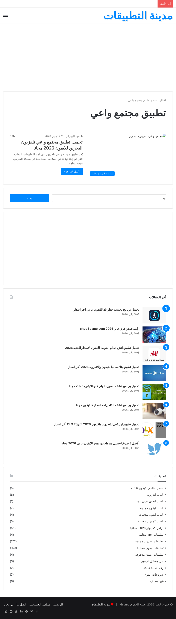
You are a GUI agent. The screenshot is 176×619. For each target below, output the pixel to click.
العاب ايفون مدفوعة (151, 514)
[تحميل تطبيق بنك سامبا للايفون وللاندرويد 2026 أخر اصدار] (154, 373)
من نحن (9, 604)
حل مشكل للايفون (152, 561)
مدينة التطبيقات (100, 604)
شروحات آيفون (154, 574)
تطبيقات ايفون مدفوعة (149, 554)
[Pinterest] (26, 611)
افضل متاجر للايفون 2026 (147, 488)
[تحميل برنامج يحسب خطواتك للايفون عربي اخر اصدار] (154, 315)
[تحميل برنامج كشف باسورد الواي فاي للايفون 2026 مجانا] (154, 392)
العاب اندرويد (155, 494)
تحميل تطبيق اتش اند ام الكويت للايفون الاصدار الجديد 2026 (102, 347)
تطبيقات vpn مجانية (151, 534)
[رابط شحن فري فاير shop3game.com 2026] (154, 334)
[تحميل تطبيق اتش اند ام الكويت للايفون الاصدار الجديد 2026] (154, 354)
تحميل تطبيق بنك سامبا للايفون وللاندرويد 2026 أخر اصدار (103, 367)
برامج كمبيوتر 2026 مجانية (147, 528)
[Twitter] (31, 611)
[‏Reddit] (11, 611)
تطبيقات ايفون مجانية (150, 548)
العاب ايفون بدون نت (150, 501)
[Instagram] (5, 611)
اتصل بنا (21, 604)
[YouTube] (16, 611)
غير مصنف (157, 581)
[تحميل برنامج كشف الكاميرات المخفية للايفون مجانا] (154, 411)
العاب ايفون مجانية (152, 508)
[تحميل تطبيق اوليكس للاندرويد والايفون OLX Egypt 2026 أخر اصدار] (154, 430)
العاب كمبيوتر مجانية (151, 521)
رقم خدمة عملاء (153, 568)
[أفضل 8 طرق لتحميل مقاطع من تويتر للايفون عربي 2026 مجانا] (154, 449)
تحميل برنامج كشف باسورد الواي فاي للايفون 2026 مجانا (104, 386)
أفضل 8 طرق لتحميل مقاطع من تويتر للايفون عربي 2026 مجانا (100, 443)
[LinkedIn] (21, 611)
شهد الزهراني (73, 136)
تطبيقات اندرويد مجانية (149, 541)
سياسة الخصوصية (39, 604)
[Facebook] (36, 611)
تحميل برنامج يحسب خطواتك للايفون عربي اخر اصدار (106, 309)
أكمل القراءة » (71, 171)
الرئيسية (158, 100)
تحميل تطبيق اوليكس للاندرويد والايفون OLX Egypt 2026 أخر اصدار (96, 424)
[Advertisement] (88, 57)
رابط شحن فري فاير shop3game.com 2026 (109, 328)
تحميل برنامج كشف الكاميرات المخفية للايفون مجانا (107, 405)
